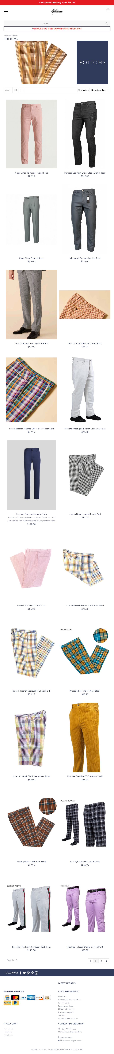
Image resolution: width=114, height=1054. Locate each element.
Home (6, 35)
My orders (8, 1032)
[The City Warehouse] (60, 12)
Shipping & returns (66, 1009)
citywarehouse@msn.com (70, 1041)
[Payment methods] (7, 998)
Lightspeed (78, 1049)
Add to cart (31, 166)
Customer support (65, 1012)
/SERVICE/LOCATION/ (68, 1018)
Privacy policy (64, 1003)
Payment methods (65, 1006)
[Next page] (106, 961)
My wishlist (8, 1035)
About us (61, 997)
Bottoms (14, 35)
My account (9, 1029)
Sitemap (61, 1015)
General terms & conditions (69, 1000)
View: (7, 90)
